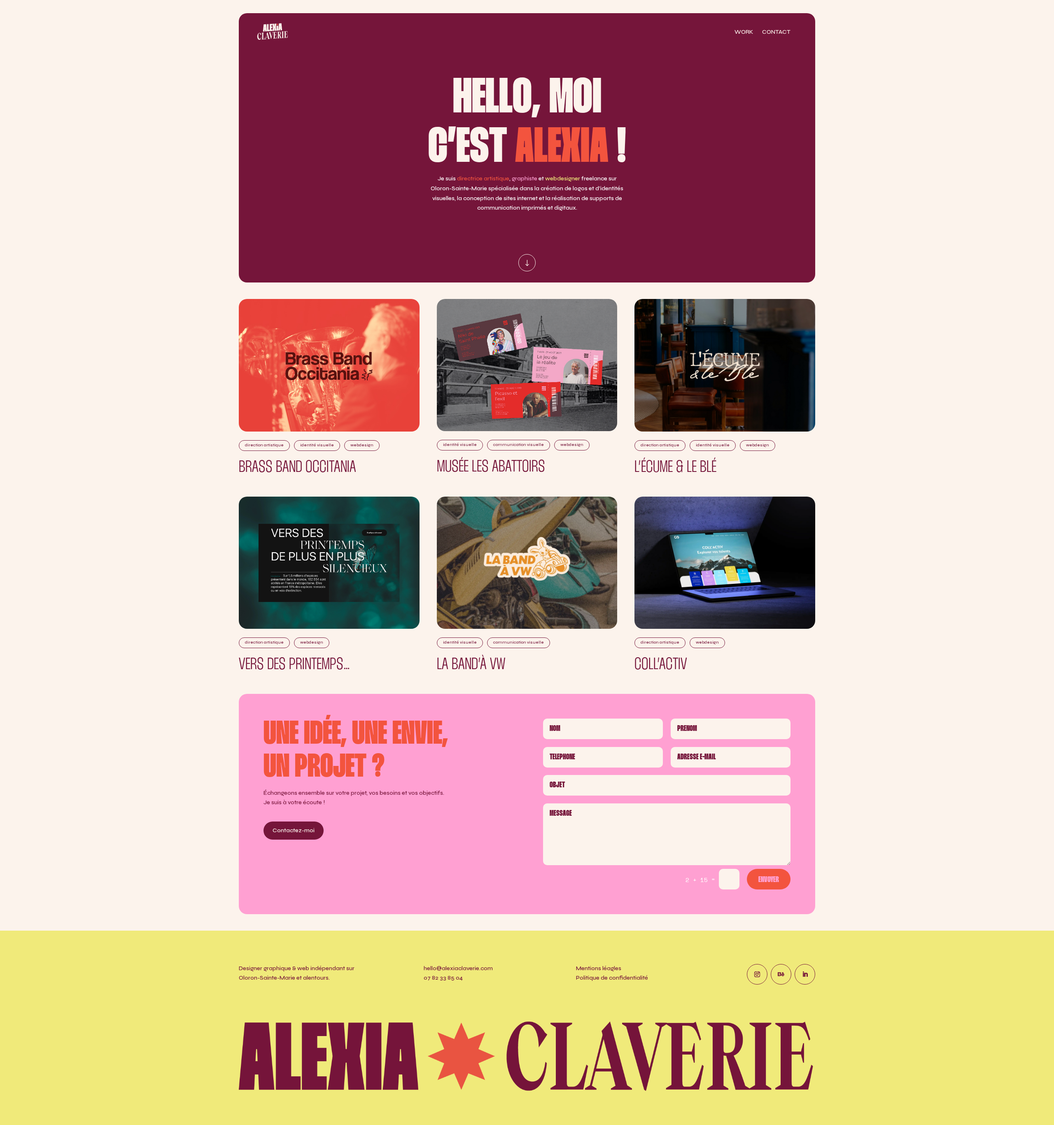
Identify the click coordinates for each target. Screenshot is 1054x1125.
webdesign (361, 445)
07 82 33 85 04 (443, 977)
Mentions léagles (598, 968)
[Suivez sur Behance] (781, 974)
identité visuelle (317, 445)
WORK (744, 32)
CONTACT (776, 32)
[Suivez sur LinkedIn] (805, 974)
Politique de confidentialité (612, 977)
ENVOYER (768, 880)
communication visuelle (518, 444)
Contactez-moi (294, 830)
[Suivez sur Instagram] (757, 974)
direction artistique (264, 445)
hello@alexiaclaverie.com (458, 968)
